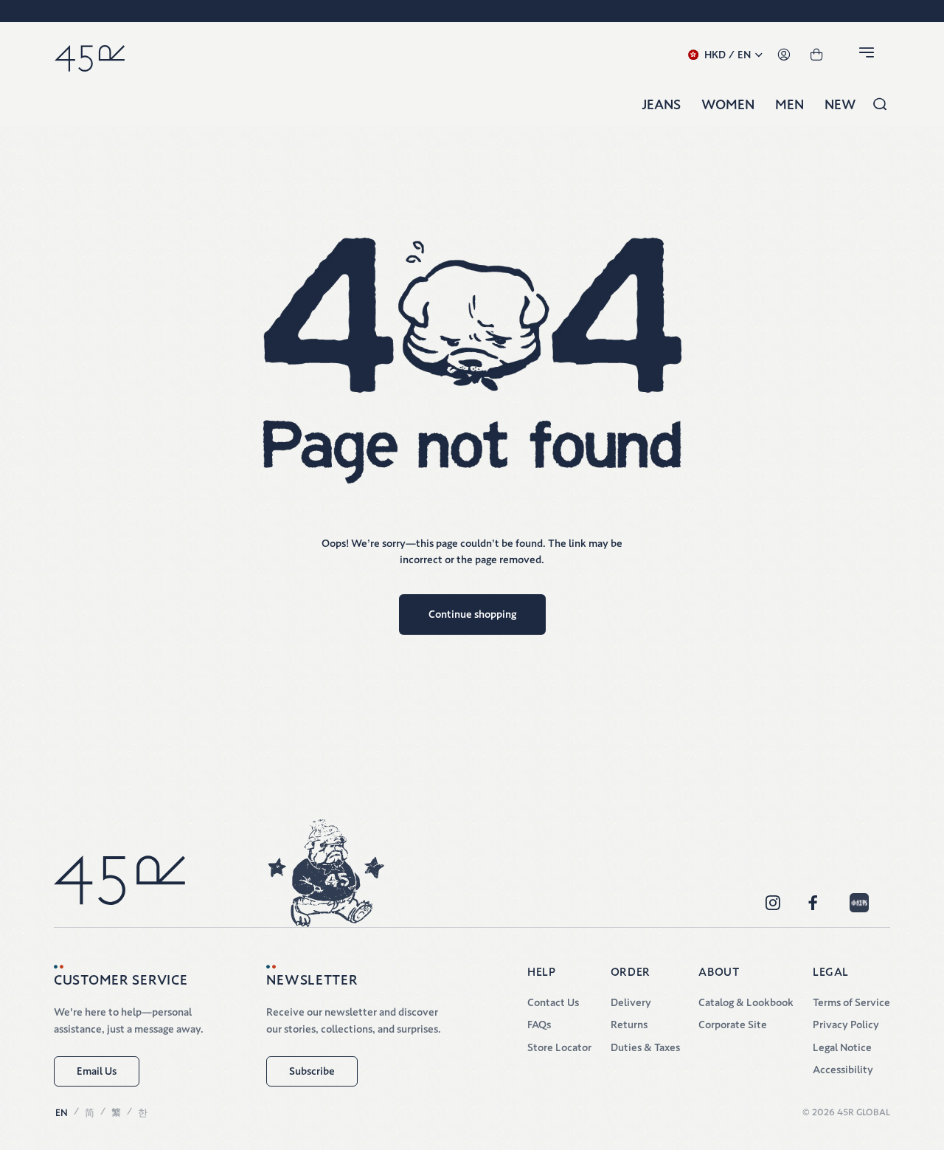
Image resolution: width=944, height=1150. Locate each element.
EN (61, 1113)
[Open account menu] (784, 55)
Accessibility (843, 1069)
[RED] (859, 902)
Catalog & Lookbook (746, 1002)
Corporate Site (732, 1024)
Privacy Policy (846, 1024)
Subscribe (312, 1071)
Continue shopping (472, 614)
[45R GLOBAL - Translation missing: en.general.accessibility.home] (89, 55)
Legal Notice (842, 1047)
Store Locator (559, 1047)
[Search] (880, 105)
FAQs (539, 1024)
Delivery (631, 1002)
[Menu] (868, 55)
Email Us (97, 1071)
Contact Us (553, 1002)
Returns (629, 1024)
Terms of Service (851, 1002)
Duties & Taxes (645, 1047)
